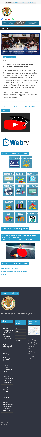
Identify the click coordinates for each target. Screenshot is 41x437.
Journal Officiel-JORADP (5, 390)
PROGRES (18, 340)
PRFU (16, 331)
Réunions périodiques (9, 57)
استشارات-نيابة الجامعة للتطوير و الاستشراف (14, 271)
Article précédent (10, 106)
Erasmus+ (6, 397)
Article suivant (32, 106)
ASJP (16, 328)
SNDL (16, 337)
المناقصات (4, 274)
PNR (16, 334)
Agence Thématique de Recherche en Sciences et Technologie (8, 406)
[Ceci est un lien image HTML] (15, 114)
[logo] (8, 297)
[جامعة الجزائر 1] (3, 28)
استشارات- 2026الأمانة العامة (9, 268)
